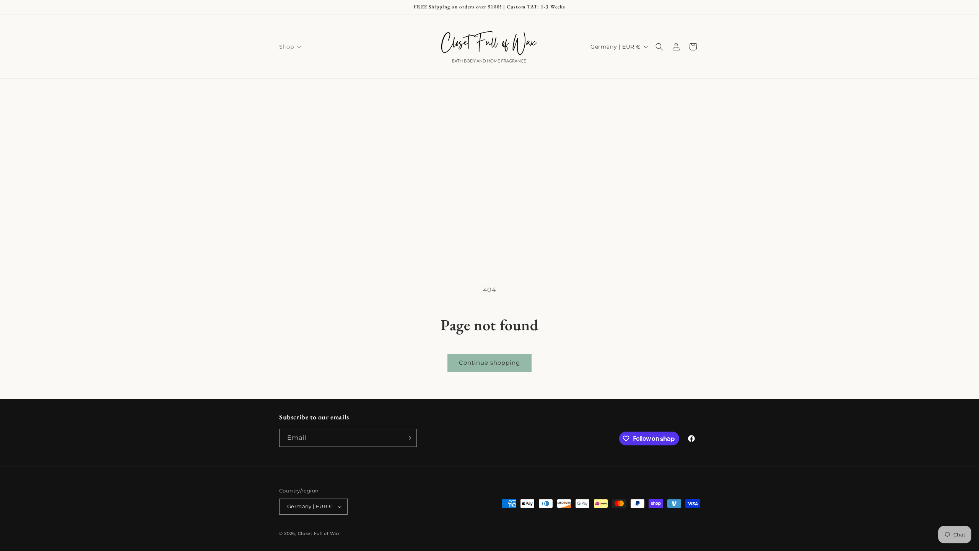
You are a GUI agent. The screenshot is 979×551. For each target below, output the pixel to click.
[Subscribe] (408, 438)
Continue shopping (489, 362)
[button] (289, 47)
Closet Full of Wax (319, 533)
